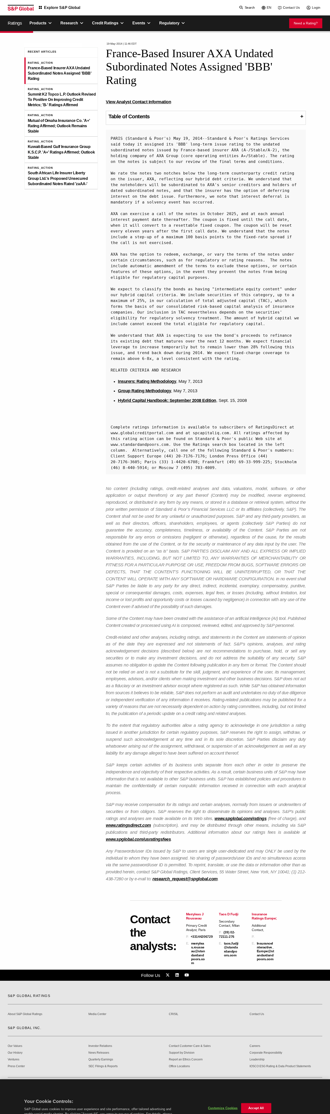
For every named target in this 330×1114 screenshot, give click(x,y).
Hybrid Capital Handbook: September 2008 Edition (167, 400)
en (269, 7)
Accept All (256, 1084)
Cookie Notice (51, 1094)
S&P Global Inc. (24, 1028)
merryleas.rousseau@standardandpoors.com (198, 953)
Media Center (97, 1014)
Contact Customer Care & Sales (190, 1046)
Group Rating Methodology (144, 390)
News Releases (98, 1052)
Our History (15, 1052)
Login (316, 7)
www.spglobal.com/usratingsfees (138, 839)
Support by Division (181, 1052)
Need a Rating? (306, 23)
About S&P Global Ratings (25, 1014)
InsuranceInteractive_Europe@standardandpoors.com (265, 951)
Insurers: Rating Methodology (147, 381)
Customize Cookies (222, 1084)
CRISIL (173, 1014)
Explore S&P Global (62, 8)
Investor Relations (100, 1046)
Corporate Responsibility (266, 1052)
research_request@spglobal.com (185, 878)
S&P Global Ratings (29, 996)
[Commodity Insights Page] (168, 975)
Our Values (15, 1046)
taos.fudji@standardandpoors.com (231, 949)
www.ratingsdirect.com (128, 825)
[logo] (21, 8)
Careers (255, 1046)
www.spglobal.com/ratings (240, 818)
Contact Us (291, 7)
